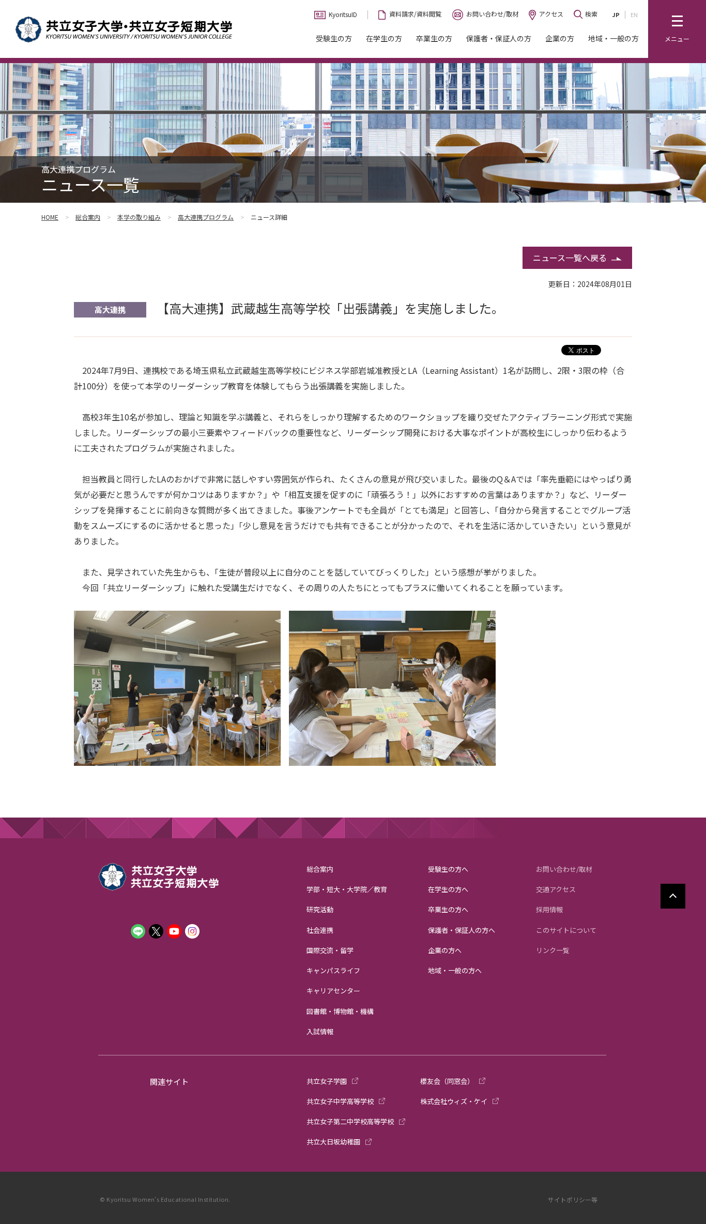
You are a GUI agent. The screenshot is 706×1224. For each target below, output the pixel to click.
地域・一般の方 (613, 38)
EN (634, 14)
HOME (49, 217)
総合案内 (87, 217)
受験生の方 (334, 38)
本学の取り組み (139, 217)
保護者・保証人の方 (498, 38)
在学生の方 (384, 38)
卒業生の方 (434, 38)
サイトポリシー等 (572, 1199)
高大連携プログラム (206, 217)
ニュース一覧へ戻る (570, 257)
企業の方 (559, 38)
